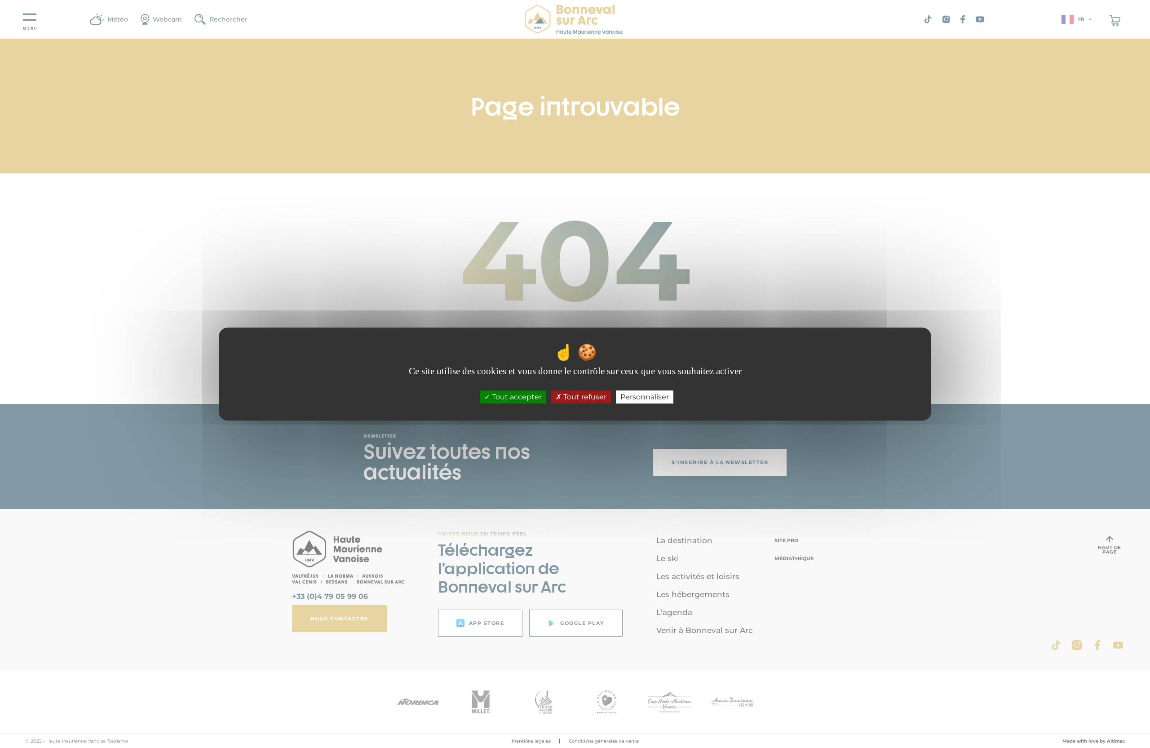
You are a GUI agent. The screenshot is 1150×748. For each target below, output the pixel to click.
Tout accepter (516, 397)
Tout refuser (584, 397)
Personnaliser (644, 397)
